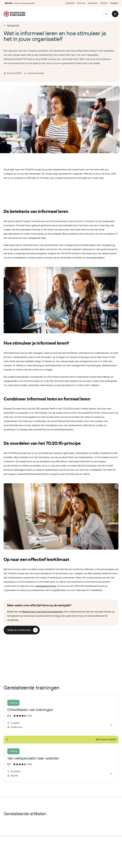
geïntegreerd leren (46, 586)
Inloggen (114, 3)
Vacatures (92, 3)
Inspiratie (70, 3)
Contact (104, 3)
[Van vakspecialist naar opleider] (61, 759)
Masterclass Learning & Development (42, 612)
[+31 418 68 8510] (106, 14)
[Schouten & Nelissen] (14, 14)
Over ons (81, 3)
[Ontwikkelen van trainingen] (61, 714)
